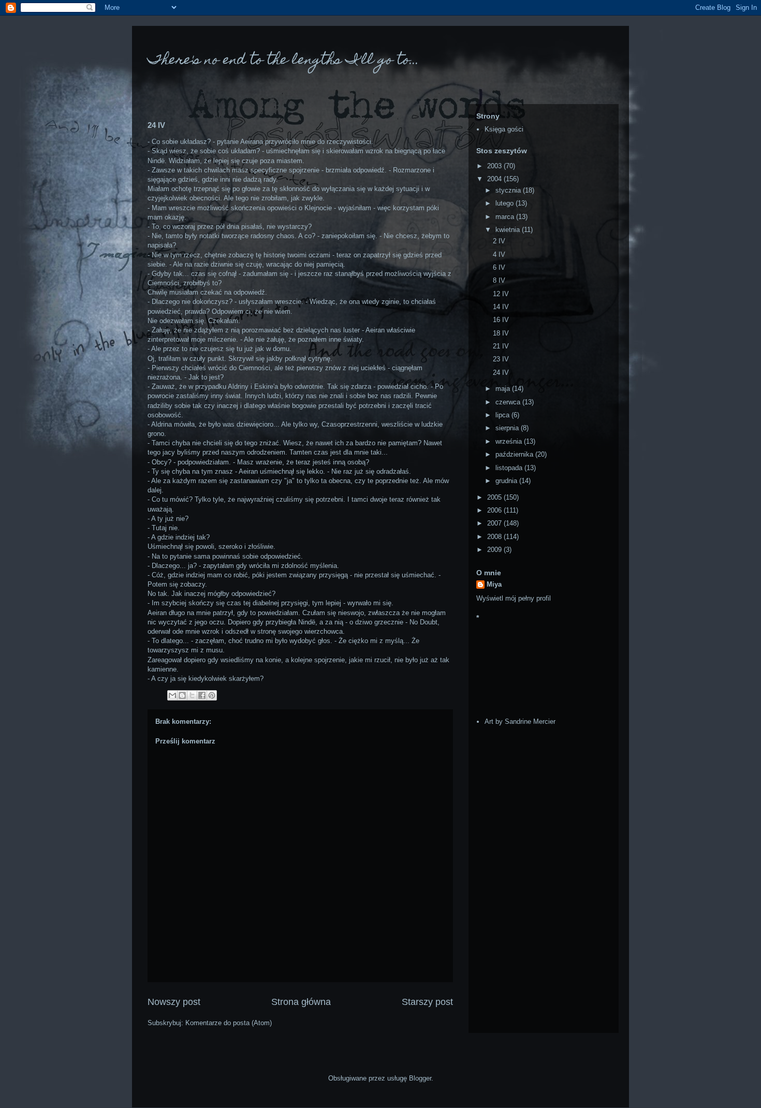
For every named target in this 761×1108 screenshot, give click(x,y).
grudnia (507, 481)
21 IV (501, 346)
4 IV (499, 254)
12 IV (501, 294)
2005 (495, 497)
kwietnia (508, 230)
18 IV (501, 333)
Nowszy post (174, 1002)
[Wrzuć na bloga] (182, 695)
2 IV (499, 241)
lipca (503, 415)
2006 (495, 510)
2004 (495, 179)
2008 (495, 537)
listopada (509, 468)
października (515, 454)
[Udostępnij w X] (192, 695)
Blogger (420, 1078)
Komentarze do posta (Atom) (228, 1023)
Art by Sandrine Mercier (520, 721)
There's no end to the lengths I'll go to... (283, 61)
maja (503, 388)
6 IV (499, 267)
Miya (494, 584)
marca (505, 217)
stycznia (509, 190)
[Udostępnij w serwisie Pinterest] (212, 695)
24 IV (501, 372)
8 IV (499, 280)
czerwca (508, 402)
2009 (495, 549)
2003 (495, 166)
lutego (505, 203)
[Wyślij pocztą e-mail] (172, 695)
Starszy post (427, 1002)
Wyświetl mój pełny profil (513, 598)
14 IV (501, 307)
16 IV (501, 320)
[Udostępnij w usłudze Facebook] (202, 695)
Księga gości (504, 129)
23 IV (501, 359)
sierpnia (508, 428)
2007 (495, 523)
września (509, 441)
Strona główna (301, 1002)
